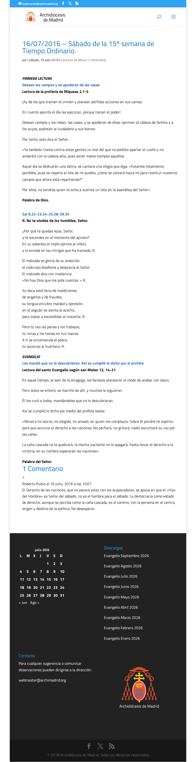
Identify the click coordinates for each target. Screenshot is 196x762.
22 (49, 587)
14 (42, 579)
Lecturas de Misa (73, 59)
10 (62, 571)
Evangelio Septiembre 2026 (126, 555)
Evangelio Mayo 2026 (121, 597)
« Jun (23, 602)
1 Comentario (96, 59)
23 (55, 587)
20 (35, 587)
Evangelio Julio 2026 (120, 576)
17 (62, 579)
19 (29, 587)
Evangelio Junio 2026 (121, 586)
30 (55, 595)
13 (35, 579)
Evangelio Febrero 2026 (123, 628)
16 (55, 579)
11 (22, 579)
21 (42, 587)
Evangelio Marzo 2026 (122, 617)
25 (22, 595)
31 (62, 595)
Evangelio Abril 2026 (121, 607)
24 (62, 587)
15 (49, 579)
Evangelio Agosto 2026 (123, 566)
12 (29, 579)
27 (35, 595)
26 (29, 595)
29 (49, 595)
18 (22, 587)
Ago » (34, 602)
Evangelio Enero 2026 (122, 638)
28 (42, 595)
